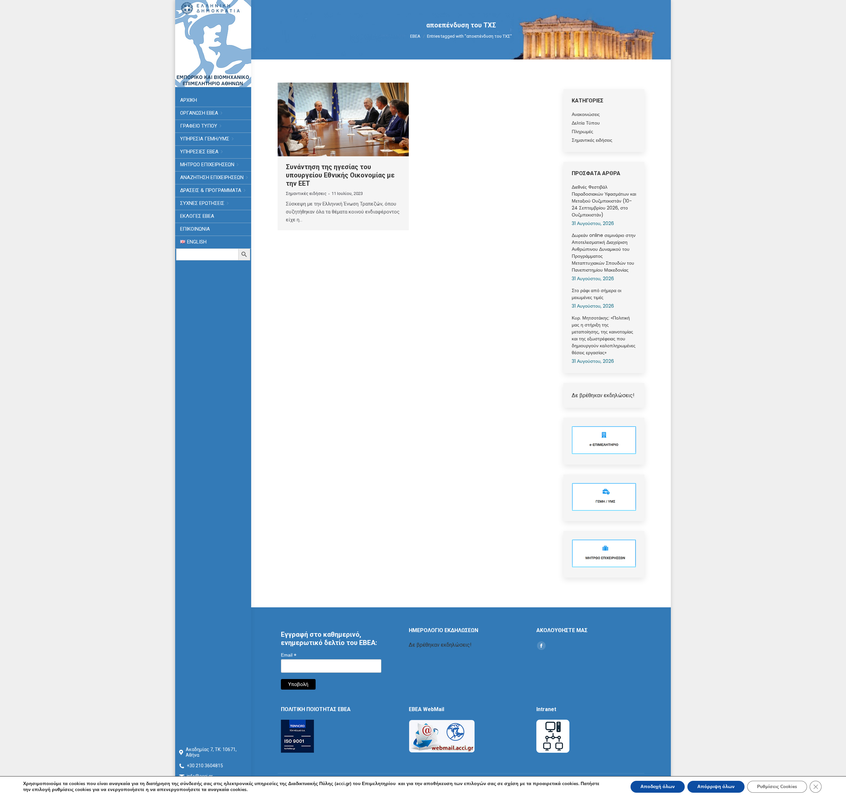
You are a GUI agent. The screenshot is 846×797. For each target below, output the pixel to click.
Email (288, 655)
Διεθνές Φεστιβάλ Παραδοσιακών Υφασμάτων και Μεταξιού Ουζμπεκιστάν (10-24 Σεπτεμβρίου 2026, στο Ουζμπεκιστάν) (604, 201)
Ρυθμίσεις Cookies (777, 786)
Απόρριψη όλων (716, 786)
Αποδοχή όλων (657, 786)
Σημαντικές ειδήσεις (306, 193)
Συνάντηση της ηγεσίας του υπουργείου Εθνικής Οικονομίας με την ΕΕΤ (340, 175)
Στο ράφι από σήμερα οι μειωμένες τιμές (596, 294)
